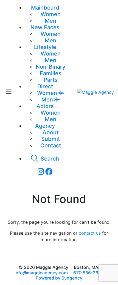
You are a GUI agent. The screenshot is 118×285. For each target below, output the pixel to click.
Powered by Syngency (59, 278)
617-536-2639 (88, 272)
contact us (90, 233)
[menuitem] (51, 14)
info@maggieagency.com (41, 272)
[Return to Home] (95, 91)
